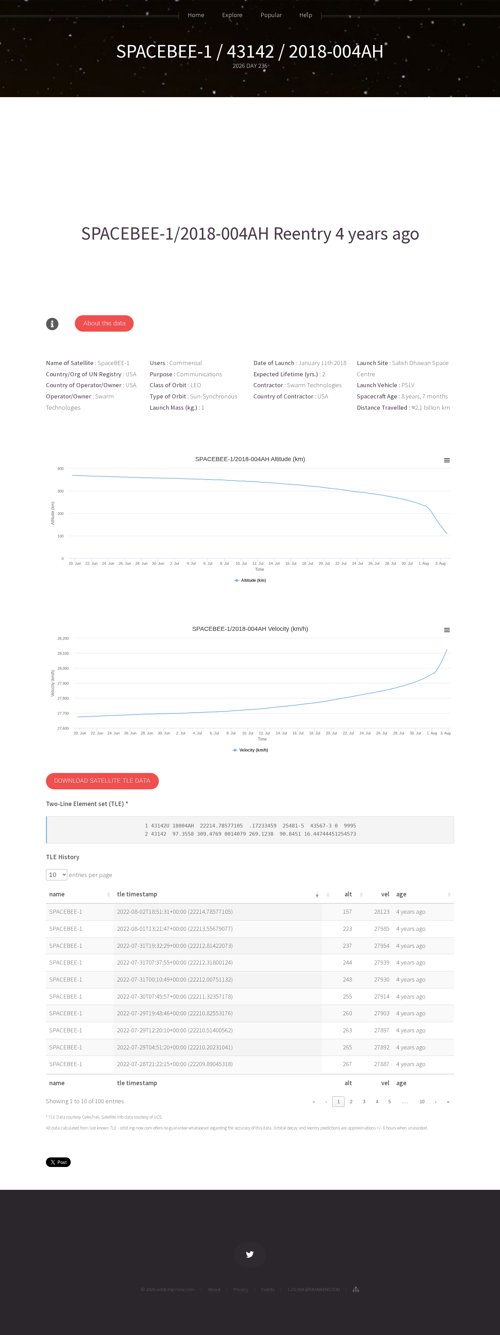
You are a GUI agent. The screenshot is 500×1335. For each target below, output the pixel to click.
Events (267, 1289)
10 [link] (422, 1101)
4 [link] (377, 1101)
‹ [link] (326, 1101)
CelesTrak (90, 1117)
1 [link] (338, 1101)
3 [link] (364, 1101)
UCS (158, 1117)
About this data (104, 323)
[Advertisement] (250, 157)
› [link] (435, 1101)
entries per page (89, 875)
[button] (108, 894)
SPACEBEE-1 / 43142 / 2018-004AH (250, 51)
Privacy (240, 1289)
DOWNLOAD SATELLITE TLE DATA (102, 781)
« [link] (314, 1101)
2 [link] (351, 1101)
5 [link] (389, 1101)
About (214, 1289)
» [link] (448, 1101)
